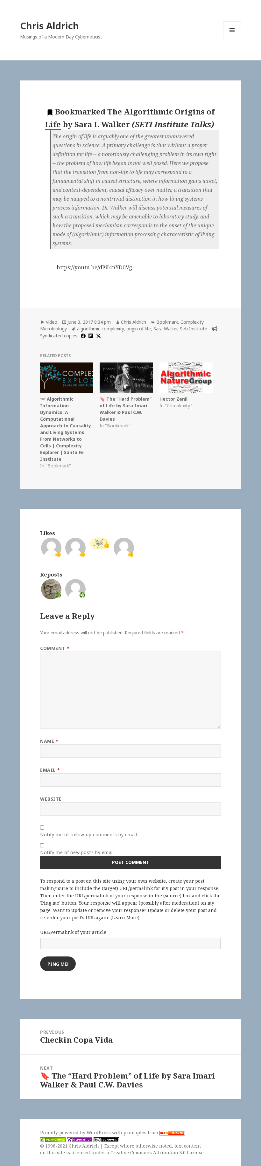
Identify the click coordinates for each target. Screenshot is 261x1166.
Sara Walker (165, 329)
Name (49, 741)
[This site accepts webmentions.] (79, 1139)
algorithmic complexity (100, 329)
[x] (97, 335)
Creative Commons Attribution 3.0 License (157, 1152)
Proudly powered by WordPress (76, 1132)
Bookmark (167, 322)
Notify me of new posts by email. (77, 852)
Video (51, 322)
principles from (141, 1132)
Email (50, 770)
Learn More (125, 917)
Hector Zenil (173, 399)
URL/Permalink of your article (73, 932)
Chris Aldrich (49, 25)
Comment (54, 648)
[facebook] (82, 335)
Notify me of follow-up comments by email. (89, 834)
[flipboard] (90, 335)
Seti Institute (193, 329)
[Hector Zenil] (186, 377)
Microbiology (53, 329)
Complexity (191, 322)
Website (51, 799)
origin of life (138, 329)
